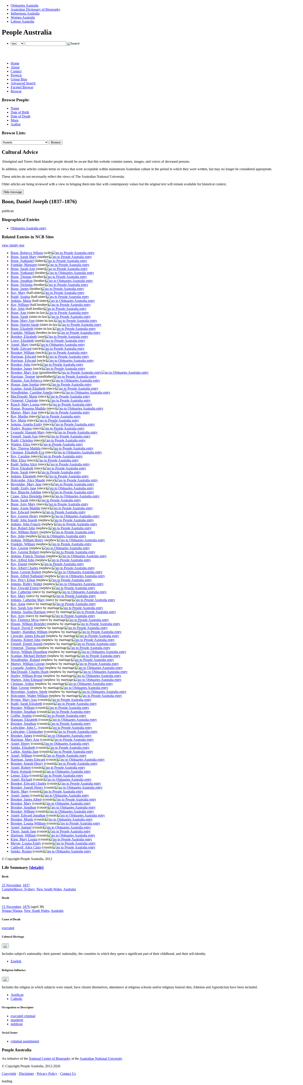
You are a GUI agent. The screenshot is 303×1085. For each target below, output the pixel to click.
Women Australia (23, 17)
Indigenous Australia (25, 13)
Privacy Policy (47, 1073)
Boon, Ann (18, 313)
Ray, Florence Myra (25, 620)
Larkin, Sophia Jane (25, 751)
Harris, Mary (20, 791)
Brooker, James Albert (26, 799)
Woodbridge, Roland (25, 660)
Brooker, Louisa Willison (28, 823)
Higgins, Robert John (26, 640)
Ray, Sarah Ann (22, 608)
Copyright (9, 1073)
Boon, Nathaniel (22, 261)
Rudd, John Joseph (24, 520)
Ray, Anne (18, 604)
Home (15, 63)
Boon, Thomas (21, 277)
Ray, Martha (19, 416)
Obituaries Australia (24, 5)
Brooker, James (21, 368)
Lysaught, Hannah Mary (28, 432)
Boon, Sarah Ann (23, 269)
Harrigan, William (23, 835)
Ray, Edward (20, 512)
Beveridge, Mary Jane (26, 484)
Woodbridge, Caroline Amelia (32, 392)
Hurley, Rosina (21, 428)
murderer (17, 1020)
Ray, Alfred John (22, 560)
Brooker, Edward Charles (28, 783)
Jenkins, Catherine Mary (28, 600)
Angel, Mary (20, 344)
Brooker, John (20, 364)
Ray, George (19, 548)
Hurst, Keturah (21, 771)
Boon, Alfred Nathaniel (27, 576)
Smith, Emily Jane (23, 488)
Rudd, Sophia (20, 297)
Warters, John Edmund (27, 680)
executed (8, 928)
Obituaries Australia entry (28, 228)
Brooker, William (23, 352)
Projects (16, 75)
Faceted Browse (22, 87)
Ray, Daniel (19, 564)
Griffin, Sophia (21, 715)
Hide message (13, 192)
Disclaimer (26, 1073)
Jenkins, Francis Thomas (28, 556)
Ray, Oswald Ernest (25, 588)
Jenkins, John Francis (26, 524)
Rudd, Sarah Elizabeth (26, 704)
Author (16, 124)
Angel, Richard (21, 779)
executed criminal (23, 1016)
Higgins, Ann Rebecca (26, 380)
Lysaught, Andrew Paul (27, 668)
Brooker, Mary (21, 803)
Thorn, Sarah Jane (23, 831)
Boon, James (20, 289)
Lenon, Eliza (20, 775)
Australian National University (101, 1058)
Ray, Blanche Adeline (26, 492)
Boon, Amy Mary (23, 504)
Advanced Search (23, 83)
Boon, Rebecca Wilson (27, 253)
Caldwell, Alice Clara (26, 847)
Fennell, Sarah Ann (24, 436)
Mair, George (20, 688)
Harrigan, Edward (23, 356)
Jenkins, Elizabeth (23, 476)
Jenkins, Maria (21, 301)
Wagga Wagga (12, 911)
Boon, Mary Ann (23, 321)
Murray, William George (28, 664)
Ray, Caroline (20, 456)
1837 (26, 885)
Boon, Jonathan (22, 281)
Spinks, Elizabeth (23, 747)
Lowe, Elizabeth (22, 340)
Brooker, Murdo (22, 819)
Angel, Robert (21, 767)
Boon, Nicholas (22, 285)
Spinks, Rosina (21, 851)
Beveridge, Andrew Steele (29, 692)
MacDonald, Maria (24, 396)
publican (17, 1024)
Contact (16, 71)
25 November (11, 885)
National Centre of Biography (50, 1058)
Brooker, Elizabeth (24, 336)
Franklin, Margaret (24, 265)
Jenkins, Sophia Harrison (28, 612)
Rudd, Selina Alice (24, 464)
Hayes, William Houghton (29, 652)
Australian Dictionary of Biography (35, 9)
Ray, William (20, 305)
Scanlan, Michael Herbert (28, 656)
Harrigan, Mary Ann (25, 739)
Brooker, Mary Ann (24, 372)
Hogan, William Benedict (28, 624)
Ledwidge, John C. (24, 727)
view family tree (13, 245)
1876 (26, 907)
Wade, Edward (21, 348)
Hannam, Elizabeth (24, 719)
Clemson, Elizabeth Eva (27, 452)
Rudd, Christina (22, 440)
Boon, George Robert (26, 572)
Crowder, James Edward (28, 636)
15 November (11, 907)
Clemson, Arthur (22, 684)
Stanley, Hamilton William (29, 632)
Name (15, 108)
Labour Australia (22, 21)
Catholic (16, 999)
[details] (36, 867)
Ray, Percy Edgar (23, 580)
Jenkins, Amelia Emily (26, 424)
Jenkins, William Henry (27, 540)
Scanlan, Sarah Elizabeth (28, 388)
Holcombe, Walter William (29, 696)
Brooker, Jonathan (23, 712)
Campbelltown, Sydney (18, 889)
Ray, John (18, 309)
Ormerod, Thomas (23, 648)
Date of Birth (20, 112)
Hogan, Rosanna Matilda (28, 408)
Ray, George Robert (25, 552)
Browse (16, 91)
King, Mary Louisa (24, 839)
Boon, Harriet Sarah (25, 324)
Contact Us (68, 1073)
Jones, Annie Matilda (25, 508)
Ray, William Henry (25, 532)
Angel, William (21, 755)
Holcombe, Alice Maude (28, 480)
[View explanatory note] (5, 945)
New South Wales (49, 889)
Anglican (17, 995)
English (16, 961)
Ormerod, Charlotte (24, 400)
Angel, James (20, 795)
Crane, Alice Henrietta (26, 496)
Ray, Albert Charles (24, 568)
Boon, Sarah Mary (24, 257)
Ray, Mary (18, 293)
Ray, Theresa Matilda (26, 448)
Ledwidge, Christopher (27, 731)
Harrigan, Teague (23, 376)
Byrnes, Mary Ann (24, 700)
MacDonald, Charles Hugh (30, 672)
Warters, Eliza (20, 444)
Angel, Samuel (21, 827)
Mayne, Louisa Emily (26, 843)
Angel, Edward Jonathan (28, 815)
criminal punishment (25, 1041)
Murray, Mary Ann (24, 412)
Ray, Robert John (23, 528)
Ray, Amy (18, 616)
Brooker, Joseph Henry (27, 763)
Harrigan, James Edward (28, 759)
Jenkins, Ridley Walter (26, 584)
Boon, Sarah (19, 317)
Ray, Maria (18, 420)
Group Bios (19, 79)
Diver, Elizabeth (22, 468)
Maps (14, 120)
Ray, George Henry (24, 516)
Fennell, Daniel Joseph (27, 644)
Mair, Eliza (18, 460)
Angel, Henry (20, 743)
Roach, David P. (22, 628)
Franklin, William (23, 332)
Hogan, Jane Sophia (25, 384)
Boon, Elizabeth (22, 328)
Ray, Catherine (21, 592)
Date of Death (20, 116)
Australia (69, 889)
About (15, 67)
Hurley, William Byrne (26, 676)
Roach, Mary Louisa (25, 404)
